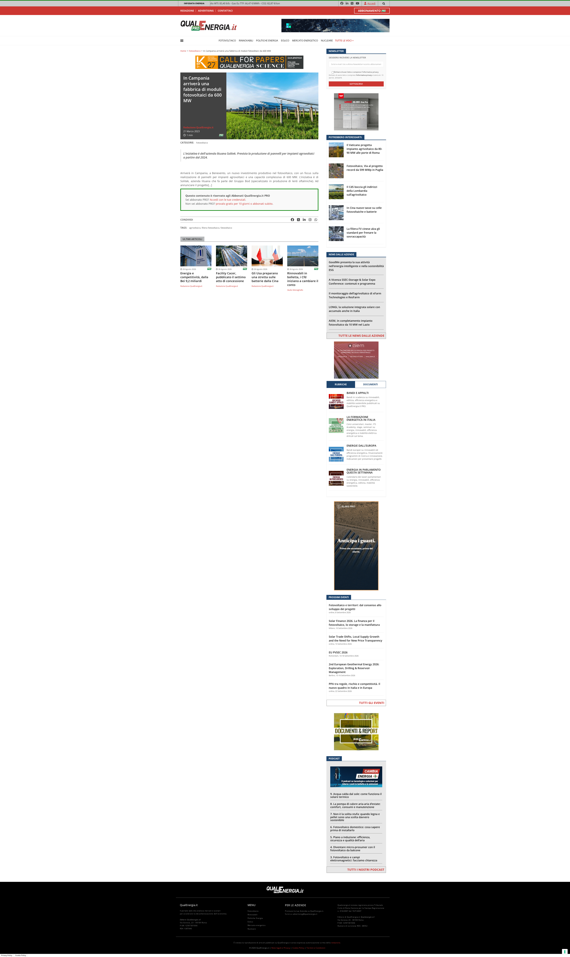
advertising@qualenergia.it (305, 914)
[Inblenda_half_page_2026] (356, 545)
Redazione (187, 11)
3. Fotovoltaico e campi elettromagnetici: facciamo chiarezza (353, 858)
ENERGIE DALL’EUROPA (361, 445)
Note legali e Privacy (280, 948)
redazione (335, 942)
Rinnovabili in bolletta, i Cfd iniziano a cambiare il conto (302, 279)
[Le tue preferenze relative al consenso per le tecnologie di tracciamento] (565, 952)
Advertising (206, 11)
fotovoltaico (226, 227)
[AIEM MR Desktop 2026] (356, 359)
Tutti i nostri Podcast (365, 870)
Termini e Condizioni (316, 948)
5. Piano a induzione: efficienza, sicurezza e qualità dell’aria (350, 838)
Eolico (285, 40)
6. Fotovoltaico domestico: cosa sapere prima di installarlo (355, 828)
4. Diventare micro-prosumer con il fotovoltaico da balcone (352, 848)
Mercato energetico (305, 40)
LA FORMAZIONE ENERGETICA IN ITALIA (361, 418)
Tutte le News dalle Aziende (361, 336)
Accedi (371, 3)
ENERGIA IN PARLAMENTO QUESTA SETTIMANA (364, 471)
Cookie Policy (298, 948)
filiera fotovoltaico (210, 227)
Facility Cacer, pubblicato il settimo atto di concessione (231, 277)
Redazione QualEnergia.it (198, 127)
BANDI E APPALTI (358, 393)
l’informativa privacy (364, 75)
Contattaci (225, 11)
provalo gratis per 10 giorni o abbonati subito (244, 203)
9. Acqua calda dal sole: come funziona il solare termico (356, 795)
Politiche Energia (267, 40)
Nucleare (327, 40)
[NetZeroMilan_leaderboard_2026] (335, 25)
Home (183, 51)
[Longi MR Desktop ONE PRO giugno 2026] (356, 111)
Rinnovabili (246, 40)
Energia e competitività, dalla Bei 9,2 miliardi (194, 277)
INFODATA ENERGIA (194, 3)
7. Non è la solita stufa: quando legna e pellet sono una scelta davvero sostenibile (355, 817)
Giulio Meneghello (295, 290)
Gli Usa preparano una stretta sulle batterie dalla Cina (265, 277)
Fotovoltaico (227, 40)
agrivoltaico (195, 227)
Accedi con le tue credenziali (227, 199)
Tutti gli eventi (371, 703)
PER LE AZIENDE (295, 905)
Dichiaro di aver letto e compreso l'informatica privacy (356, 72)
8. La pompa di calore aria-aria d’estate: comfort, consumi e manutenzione (355, 805)
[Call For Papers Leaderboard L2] (249, 62)
